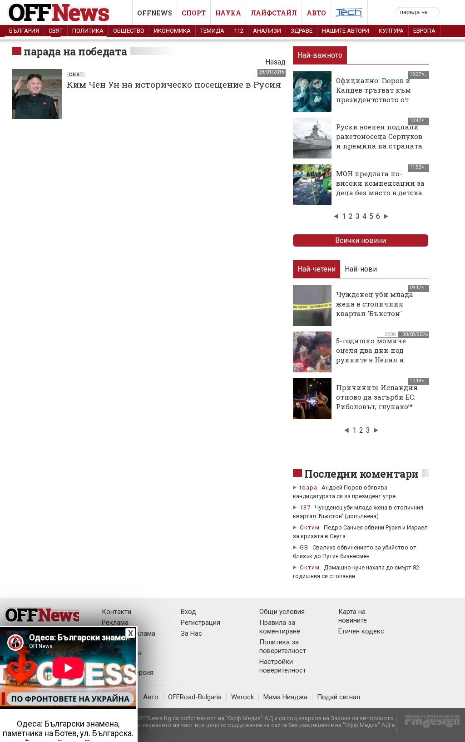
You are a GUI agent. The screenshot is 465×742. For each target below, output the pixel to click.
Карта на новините (352, 616)
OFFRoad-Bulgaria (195, 697)
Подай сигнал (338, 697)
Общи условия (282, 612)
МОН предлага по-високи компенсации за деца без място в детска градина (380, 188)
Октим (310, 527)
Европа (424, 30)
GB (304, 547)
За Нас (191, 633)
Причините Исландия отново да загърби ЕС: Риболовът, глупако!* (377, 397)
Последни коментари (361, 473)
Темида (212, 30)
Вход (188, 612)
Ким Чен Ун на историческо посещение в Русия (174, 84)
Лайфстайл (274, 13)
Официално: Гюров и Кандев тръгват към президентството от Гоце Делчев (373, 95)
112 (238, 30)
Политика (88, 30)
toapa (308, 487)
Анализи (267, 30)
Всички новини (360, 240)
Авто (316, 13)
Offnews (154, 13)
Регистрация (200, 622)
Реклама (115, 622)
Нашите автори (345, 30)
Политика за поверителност (282, 646)
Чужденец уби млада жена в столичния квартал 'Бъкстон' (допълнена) (374, 308)
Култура (391, 30)
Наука (228, 13)
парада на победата (75, 51)
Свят (56, 30)
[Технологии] (349, 14)
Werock (242, 697)
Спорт (194, 13)
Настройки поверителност (282, 666)
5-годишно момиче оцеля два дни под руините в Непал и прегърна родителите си (375, 359)
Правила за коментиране (279, 626)
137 (305, 507)
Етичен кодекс (361, 631)
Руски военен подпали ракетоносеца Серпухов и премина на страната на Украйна (379, 141)
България (24, 30)
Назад (275, 62)
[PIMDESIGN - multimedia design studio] (428, 724)
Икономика (172, 30)
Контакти (116, 612)
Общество (128, 30)
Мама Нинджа (285, 697)
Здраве (301, 30)
